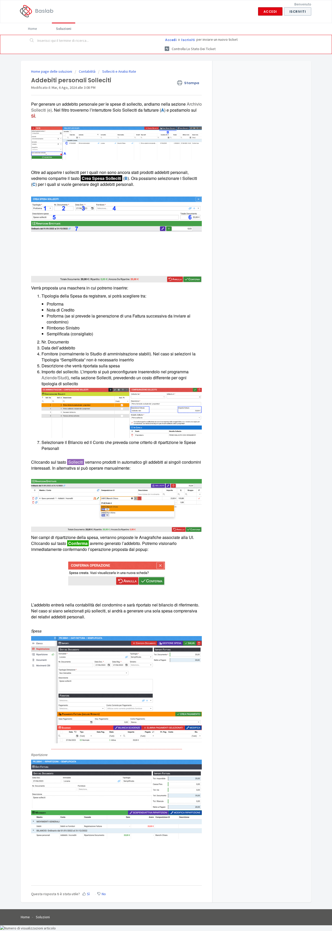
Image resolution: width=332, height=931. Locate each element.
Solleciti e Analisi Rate (119, 71)
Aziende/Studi (54, 378)
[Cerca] (32, 41)
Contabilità (87, 71)
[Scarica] (156, 410)
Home (32, 28)
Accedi (171, 39)
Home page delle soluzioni (52, 71)
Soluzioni (63, 28)
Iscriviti (188, 39)
